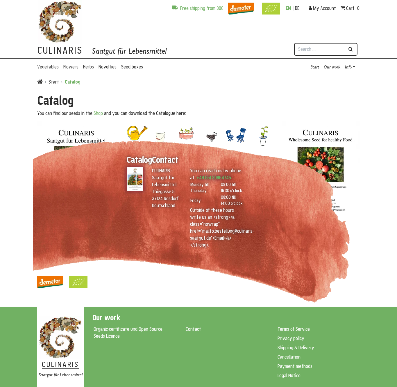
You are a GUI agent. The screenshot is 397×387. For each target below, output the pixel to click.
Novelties (108, 67)
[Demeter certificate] (241, 6)
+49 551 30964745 (213, 177)
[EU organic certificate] (271, 6)
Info (348, 66)
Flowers (70, 67)
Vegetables (48, 67)
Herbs (88, 67)
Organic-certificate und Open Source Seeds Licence (128, 332)
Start (314, 66)
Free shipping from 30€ (201, 8)
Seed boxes (132, 67)
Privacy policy (291, 338)
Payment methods (295, 366)
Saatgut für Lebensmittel (129, 51)
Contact (193, 329)
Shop (98, 113)
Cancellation (289, 357)
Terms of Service (294, 329)
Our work (332, 66)
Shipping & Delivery (296, 347)
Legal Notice (289, 375)
